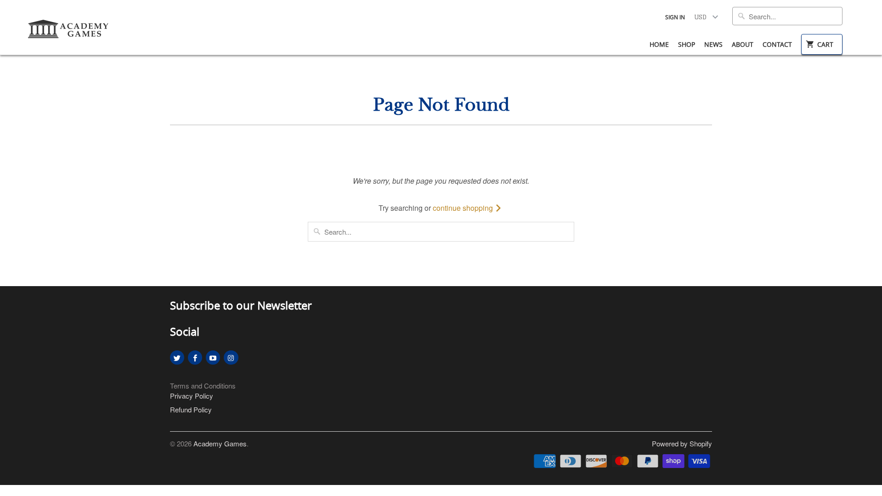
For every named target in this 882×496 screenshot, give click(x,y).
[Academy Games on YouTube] (213, 357)
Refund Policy (191, 409)
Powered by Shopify (682, 443)
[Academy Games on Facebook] (195, 357)
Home (659, 44)
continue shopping (464, 208)
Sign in (675, 17)
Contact (777, 44)
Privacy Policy (191, 395)
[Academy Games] (69, 26)
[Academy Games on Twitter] (177, 357)
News (713, 44)
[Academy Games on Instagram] (231, 357)
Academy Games (220, 443)
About (742, 44)
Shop (686, 44)
